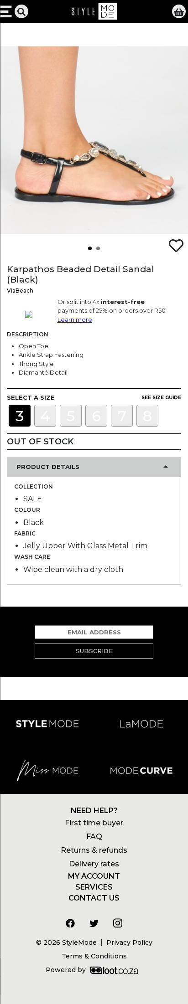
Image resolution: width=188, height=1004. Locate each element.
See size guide (161, 398)
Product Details (47, 466)
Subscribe (94, 650)
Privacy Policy (129, 942)
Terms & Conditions (94, 956)
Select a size (31, 397)
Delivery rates (94, 864)
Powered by (66, 970)
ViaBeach (20, 290)
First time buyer (94, 823)
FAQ (94, 836)
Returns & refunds (94, 850)
